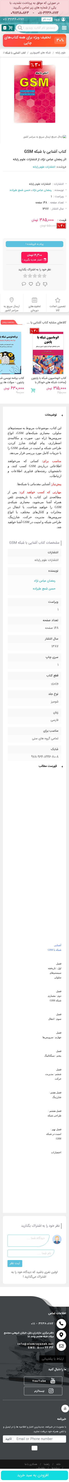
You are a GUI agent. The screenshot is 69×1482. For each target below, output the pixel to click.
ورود (57, 19)
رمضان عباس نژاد (42, 190)
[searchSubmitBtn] (20, 27)
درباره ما (55, 1468)
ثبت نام (47, 19)
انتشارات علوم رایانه (44, 167)
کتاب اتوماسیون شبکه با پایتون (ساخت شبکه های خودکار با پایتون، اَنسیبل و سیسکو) (48, 382)
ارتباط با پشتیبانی (53, 1359)
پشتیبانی (40, 1468)
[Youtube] (65, 1408)
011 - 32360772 (42, 1324)
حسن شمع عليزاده (20, 190)
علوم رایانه (61, 53)
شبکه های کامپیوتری (40, 53)
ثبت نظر (15, 1263)
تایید (8, 1439)
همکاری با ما (31, 1464)
